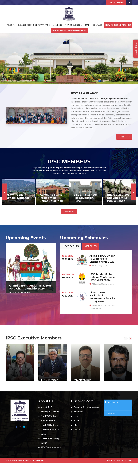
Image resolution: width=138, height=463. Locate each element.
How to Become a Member (118, 25)
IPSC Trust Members (51, 447)
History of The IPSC (50, 411)
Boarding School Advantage (34, 25)
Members (57, 25)
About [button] (10, 25)
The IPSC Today (48, 416)
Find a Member (116, 2)
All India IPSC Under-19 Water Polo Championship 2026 (30, 287)
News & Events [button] (73, 25)
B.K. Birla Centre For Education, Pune (85, 198)
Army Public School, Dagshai (17, 196)
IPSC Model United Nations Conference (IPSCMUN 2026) (102, 277)
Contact (97, 25)
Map (87, 25)
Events (76, 420)
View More (69, 211)
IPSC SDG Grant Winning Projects (69, 30)
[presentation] (4, 61)
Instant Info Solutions (123, 460)
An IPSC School (48, 420)
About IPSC (46, 407)
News (76, 416)
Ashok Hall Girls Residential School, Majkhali (51, 198)
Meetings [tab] (91, 246)
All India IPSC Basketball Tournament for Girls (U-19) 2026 (102, 297)
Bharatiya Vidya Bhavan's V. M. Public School (118, 198)
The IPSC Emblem (49, 425)
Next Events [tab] (71, 246)
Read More (124, 137)
